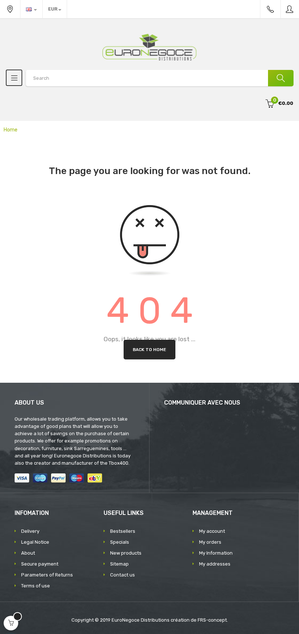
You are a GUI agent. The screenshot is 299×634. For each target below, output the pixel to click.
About (28, 553)
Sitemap (119, 564)
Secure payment (39, 564)
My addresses (214, 564)
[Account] (290, 9)
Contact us (122, 575)
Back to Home (149, 349)
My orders (210, 542)
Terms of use (35, 585)
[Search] (281, 78)
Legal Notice (35, 542)
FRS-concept (212, 620)
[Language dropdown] (31, 9)
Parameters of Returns (47, 575)
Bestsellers (122, 531)
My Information (216, 553)
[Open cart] (11, 623)
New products (125, 553)
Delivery (30, 531)
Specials (119, 542)
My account (212, 531)
